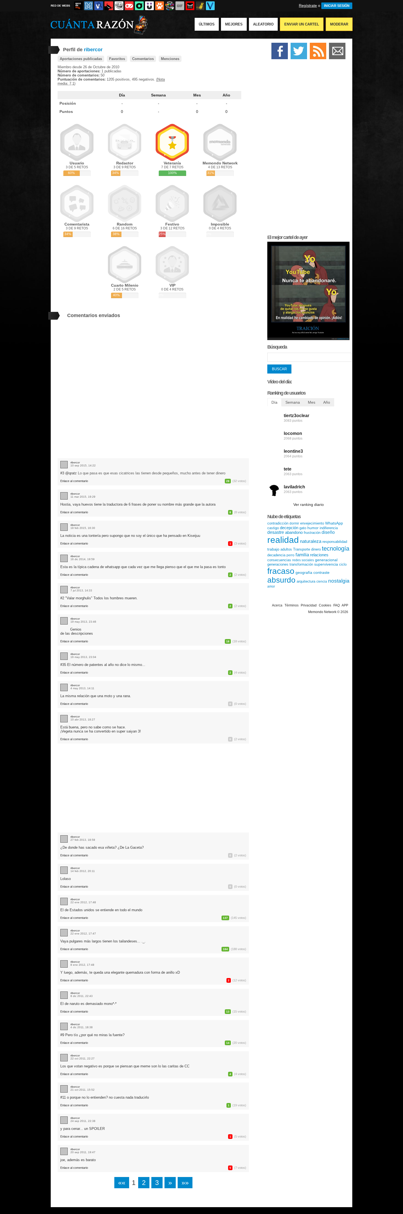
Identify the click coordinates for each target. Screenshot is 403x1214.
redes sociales (303, 560)
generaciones (277, 564)
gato (302, 528)
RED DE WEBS (60, 5)
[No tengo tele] (169, 5)
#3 (62, 473)
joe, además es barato (78, 1160)
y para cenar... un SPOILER (82, 1129)
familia (302, 554)
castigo (273, 528)
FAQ (336, 605)
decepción (289, 527)
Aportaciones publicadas (81, 59)
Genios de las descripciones (76, 631)
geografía (304, 572)
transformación (301, 564)
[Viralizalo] (210, 5)
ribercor (75, 462)
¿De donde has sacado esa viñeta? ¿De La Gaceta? (102, 847)
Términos (292, 605)
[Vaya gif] (179, 5)
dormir (294, 523)
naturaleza (310, 541)
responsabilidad (334, 542)
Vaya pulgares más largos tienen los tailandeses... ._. (103, 941)
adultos (286, 549)
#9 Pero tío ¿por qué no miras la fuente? (92, 1035)
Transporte (301, 549)
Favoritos (117, 59)
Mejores (234, 24)
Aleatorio (263, 24)
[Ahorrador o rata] (200, 5)
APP (345, 605)
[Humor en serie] (149, 5)
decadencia (276, 555)
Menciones (170, 59)
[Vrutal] (129, 5)
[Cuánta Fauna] (159, 5)
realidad (283, 540)
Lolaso (65, 879)
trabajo (273, 549)
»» (185, 1182)
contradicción (277, 523)
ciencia (321, 581)
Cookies (325, 605)
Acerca (277, 605)
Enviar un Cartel (301, 24)
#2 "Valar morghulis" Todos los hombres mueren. (99, 598)
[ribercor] (64, 464)
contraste (321, 572)
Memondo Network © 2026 (328, 612)
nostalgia (339, 581)
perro (290, 555)
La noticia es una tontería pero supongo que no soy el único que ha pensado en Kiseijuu (130, 536)
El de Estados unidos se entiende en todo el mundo (101, 910)
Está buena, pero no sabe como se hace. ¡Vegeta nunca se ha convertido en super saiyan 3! (100, 729)
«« (121, 1182)
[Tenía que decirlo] (190, 5)
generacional (326, 560)
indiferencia (329, 528)
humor (313, 528)
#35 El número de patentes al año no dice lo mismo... (102, 665)
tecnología (335, 548)
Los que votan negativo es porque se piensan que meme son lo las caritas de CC (124, 1066)
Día (122, 95)
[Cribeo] (139, 5)
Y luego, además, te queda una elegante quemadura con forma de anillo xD (120, 972)
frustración (312, 533)
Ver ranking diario (308, 504)
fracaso (280, 570)
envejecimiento (312, 523)
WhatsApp (334, 523)
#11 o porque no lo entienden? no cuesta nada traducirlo (104, 1097)
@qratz (71, 473)
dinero (316, 549)
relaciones (319, 554)
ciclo (343, 564)
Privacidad (309, 605)
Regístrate (308, 5)
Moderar (339, 24)
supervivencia (326, 564)
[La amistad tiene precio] (308, 339)
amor (271, 586)
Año (226, 95)
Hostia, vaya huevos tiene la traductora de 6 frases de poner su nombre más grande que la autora (137, 504)
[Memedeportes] (88, 5)
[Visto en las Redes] (98, 5)
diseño (328, 532)
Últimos (207, 24)
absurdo (281, 580)
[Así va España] (108, 5)
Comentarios (143, 59)
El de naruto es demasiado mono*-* (88, 1004)
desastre (275, 532)
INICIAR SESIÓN (337, 6)
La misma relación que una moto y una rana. (95, 696)
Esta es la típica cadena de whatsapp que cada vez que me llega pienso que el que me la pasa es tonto (143, 567)
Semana (158, 95)
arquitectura (306, 581)
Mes (197, 95)
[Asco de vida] (78, 5)
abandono (294, 532)
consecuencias (279, 560)
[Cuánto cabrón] (119, 5)
